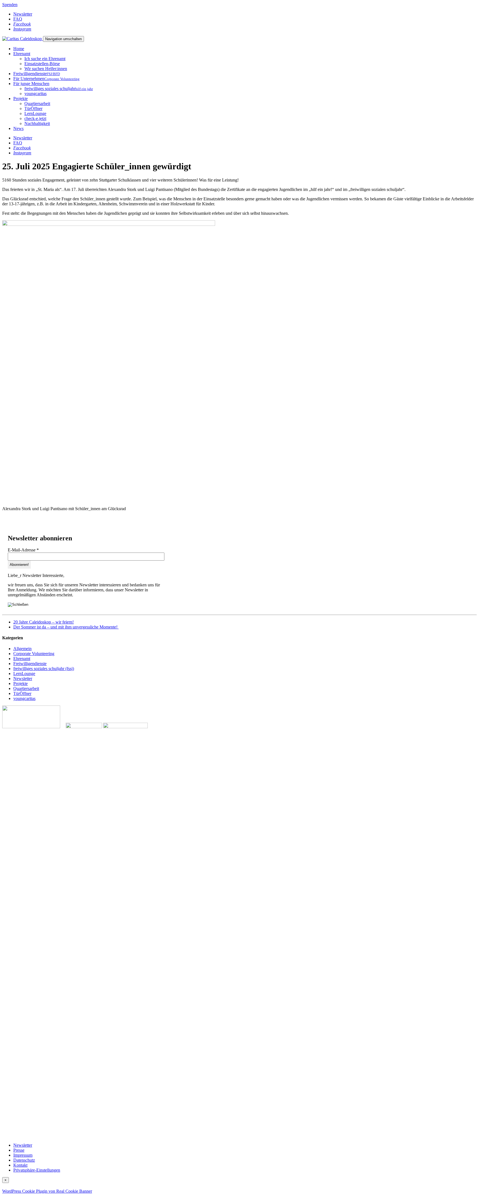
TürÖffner (33, 108)
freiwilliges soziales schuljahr (58, 88)
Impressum (22, 1155)
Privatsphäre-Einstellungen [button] (36, 1170)
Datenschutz (24, 1160)
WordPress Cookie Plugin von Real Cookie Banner (47, 1191)
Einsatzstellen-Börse (42, 63)
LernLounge (35, 113)
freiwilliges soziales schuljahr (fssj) (43, 668)
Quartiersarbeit (37, 103)
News (18, 128)
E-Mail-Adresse (23, 550)
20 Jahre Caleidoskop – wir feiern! (43, 622)
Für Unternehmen (46, 78)
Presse (18, 1150)
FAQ (17, 19)
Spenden (9, 4)
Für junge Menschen (31, 83)
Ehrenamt (21, 53)
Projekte (20, 98)
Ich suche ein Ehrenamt (44, 58)
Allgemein (22, 648)
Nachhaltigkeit (37, 123)
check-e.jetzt (35, 118)
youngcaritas (35, 93)
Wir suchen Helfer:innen (45, 68)
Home (18, 48)
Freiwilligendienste (36, 73)
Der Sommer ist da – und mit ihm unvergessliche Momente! (66, 627)
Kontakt (20, 1165)
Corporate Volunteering (33, 653)
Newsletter (22, 14)
